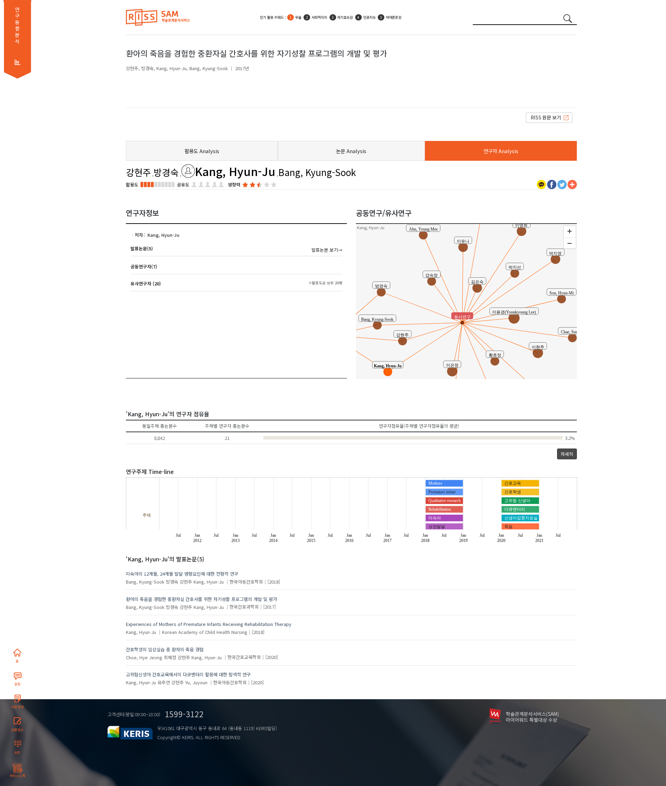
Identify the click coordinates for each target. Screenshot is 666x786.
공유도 (183, 184)
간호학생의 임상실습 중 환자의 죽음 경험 (165, 649)
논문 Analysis (351, 150)
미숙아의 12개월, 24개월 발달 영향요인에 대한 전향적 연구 (182, 573)
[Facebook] (551, 184)
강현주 (132, 68)
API (17, 752)
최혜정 (170, 657)
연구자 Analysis (501, 150)
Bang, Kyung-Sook (208, 68)
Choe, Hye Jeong (144, 657)
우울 (298, 17)
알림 (17, 684)
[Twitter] (562, 184)
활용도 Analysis (202, 150)
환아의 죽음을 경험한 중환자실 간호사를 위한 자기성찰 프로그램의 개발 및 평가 (201, 599)
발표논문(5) (141, 248)
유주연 (163, 682)
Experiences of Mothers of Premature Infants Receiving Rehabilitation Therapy (208, 624)
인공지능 (369, 17)
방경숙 (147, 68)
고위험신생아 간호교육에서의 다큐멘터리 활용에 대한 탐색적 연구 (188, 674)
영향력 (234, 184)
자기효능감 (345, 17)
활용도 (132, 184)
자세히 (567, 454)
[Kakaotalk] (541, 184)
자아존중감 (393, 17)
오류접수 (17, 729)
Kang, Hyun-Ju (171, 68)
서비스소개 (17, 775)
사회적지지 (319, 17)
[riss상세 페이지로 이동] (549, 117)
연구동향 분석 (17, 25)
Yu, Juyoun (196, 682)
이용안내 (17, 706)
